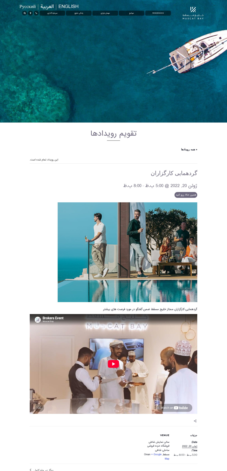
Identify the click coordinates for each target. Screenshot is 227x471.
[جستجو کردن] (24, 13)
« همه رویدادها (189, 149)
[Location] (30, 13)
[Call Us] (36, 13)
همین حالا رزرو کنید (186, 195)
